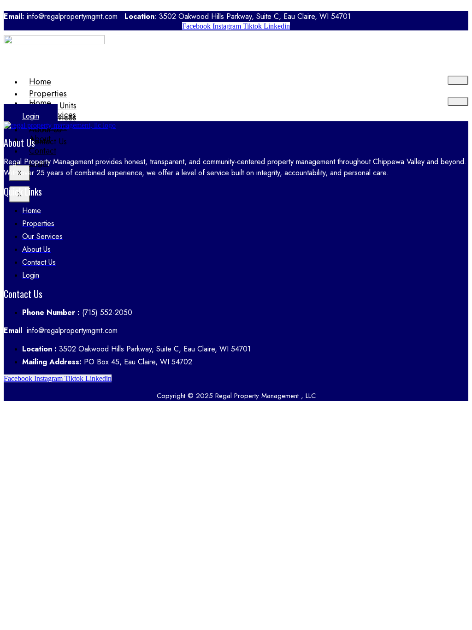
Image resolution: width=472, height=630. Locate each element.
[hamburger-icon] (458, 80)
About (40, 139)
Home (40, 82)
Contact (42, 151)
